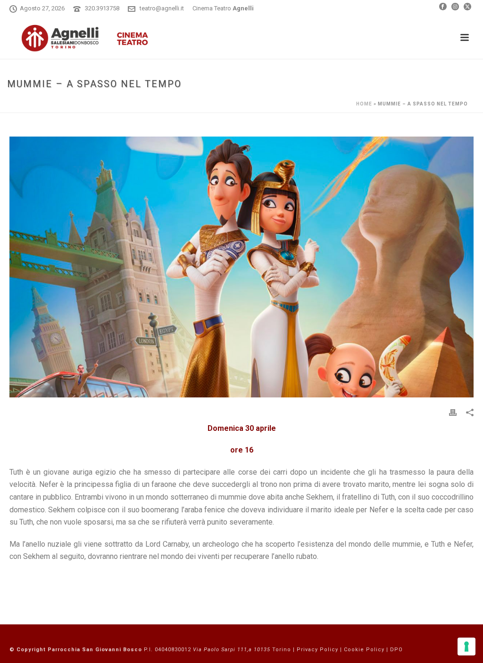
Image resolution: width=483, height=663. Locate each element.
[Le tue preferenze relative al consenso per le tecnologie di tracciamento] (466, 646)
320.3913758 (102, 8)
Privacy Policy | (320, 650)
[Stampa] (453, 412)
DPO (396, 650)
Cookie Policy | (367, 650)
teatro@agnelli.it (162, 8)
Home (364, 103)
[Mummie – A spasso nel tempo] (241, 267)
